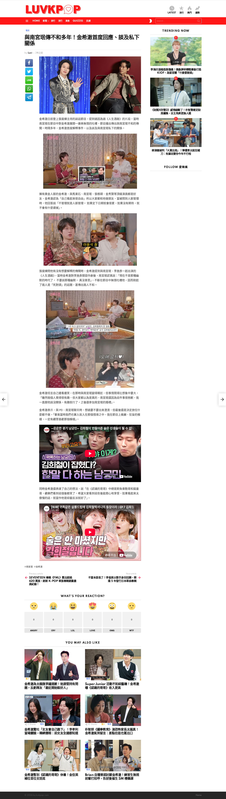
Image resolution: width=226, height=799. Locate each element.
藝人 (27, 679)
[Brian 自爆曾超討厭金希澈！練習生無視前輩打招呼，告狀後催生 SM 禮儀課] (113, 755)
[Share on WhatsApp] (29, 89)
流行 (181, 13)
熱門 (189, 13)
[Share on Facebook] (29, 63)
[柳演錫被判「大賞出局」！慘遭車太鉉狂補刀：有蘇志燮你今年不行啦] (176, 132)
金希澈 (39, 567)
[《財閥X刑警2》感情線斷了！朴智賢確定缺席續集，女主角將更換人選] (176, 92)
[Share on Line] (29, 80)
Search (198, 21)
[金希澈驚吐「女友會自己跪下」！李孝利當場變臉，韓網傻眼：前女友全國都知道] (52, 710)
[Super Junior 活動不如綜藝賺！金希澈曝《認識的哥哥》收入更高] (113, 665)
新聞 (45, 21)
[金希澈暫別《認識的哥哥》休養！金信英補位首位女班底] (52, 755)
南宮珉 (29, 567)
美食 (67, 21)
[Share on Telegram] (29, 97)
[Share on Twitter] (29, 71)
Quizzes (78, 21)
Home (36, 21)
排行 (53, 21)
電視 (88, 679)
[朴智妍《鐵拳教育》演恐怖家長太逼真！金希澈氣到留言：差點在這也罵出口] (113, 710)
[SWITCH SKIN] (150, 21)
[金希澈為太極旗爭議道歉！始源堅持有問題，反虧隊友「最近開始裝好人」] (52, 665)
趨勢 (197, 13)
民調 (88, 21)
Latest (172, 13)
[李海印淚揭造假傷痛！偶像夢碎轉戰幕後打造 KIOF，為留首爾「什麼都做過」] (176, 51)
